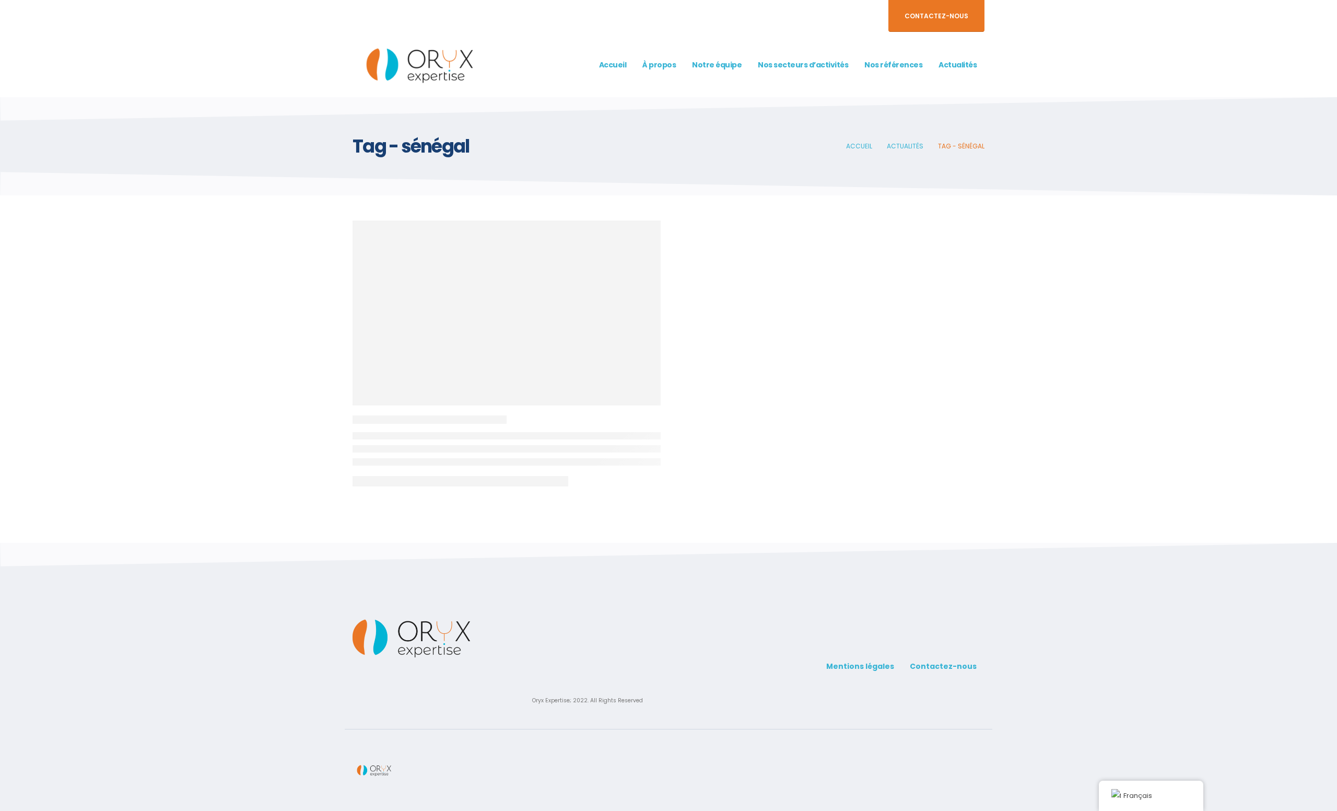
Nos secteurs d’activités (803, 65)
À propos (659, 65)
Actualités (958, 65)
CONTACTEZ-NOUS (936, 15)
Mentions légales (860, 666)
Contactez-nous (943, 666)
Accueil (613, 65)
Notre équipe (717, 65)
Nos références (893, 65)
